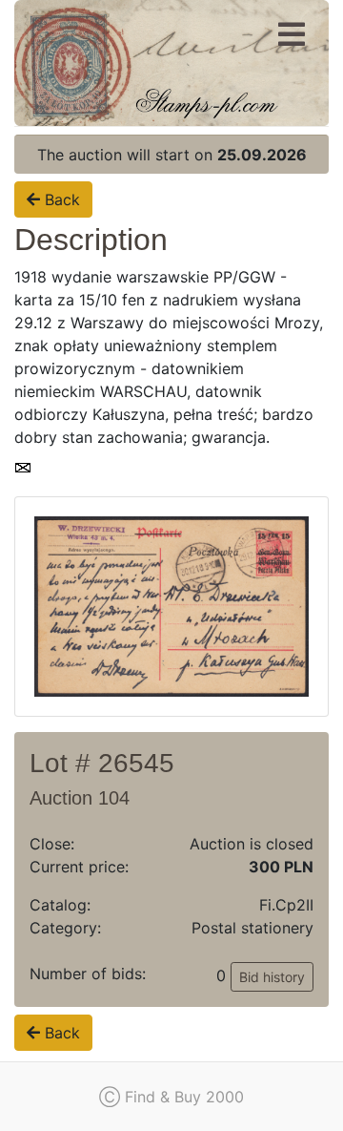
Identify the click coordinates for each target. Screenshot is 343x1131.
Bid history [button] (272, 977)
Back (60, 199)
